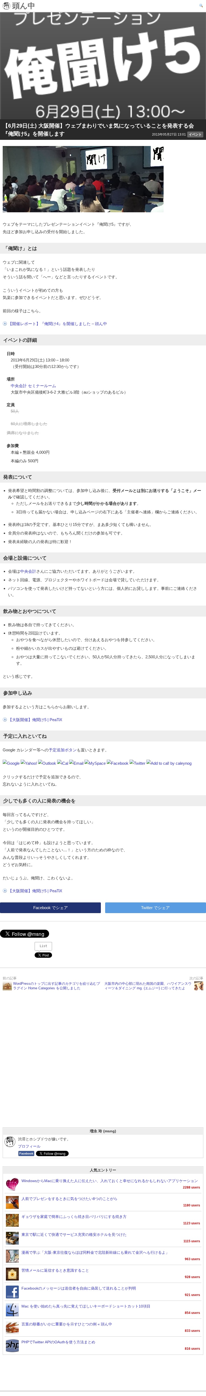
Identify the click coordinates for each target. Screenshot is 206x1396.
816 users (192, 1349)
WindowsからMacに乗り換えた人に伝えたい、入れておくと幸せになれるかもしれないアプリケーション (109, 1181)
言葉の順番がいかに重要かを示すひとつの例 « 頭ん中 (66, 1324)
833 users (192, 1331)
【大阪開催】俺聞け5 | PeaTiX (35, 719)
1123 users (191, 1223)
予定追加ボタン (63, 750)
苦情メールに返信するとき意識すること (55, 1270)
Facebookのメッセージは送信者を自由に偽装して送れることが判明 (78, 1288)
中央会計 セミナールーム (33, 385)
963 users (192, 1259)
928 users (192, 1277)
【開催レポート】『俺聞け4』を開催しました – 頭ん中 (57, 323)
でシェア (50, 907)
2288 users (191, 1187)
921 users (192, 1295)
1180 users (191, 1205)
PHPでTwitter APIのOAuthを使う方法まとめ (58, 1342)
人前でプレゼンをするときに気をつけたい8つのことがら (69, 1199)
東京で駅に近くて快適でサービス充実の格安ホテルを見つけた (74, 1235)
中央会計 (28, 571)
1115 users (191, 1241)
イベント (195, 134)
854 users (192, 1313)
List (43, 946)
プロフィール (29, 1146)
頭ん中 (22, 6)
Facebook (26, 1153)
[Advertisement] (103, 1065)
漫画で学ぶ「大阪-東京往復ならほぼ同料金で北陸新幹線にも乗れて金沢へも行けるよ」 (95, 1253)
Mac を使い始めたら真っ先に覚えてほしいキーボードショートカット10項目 (85, 1306)
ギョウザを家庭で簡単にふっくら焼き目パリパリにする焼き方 (74, 1217)
